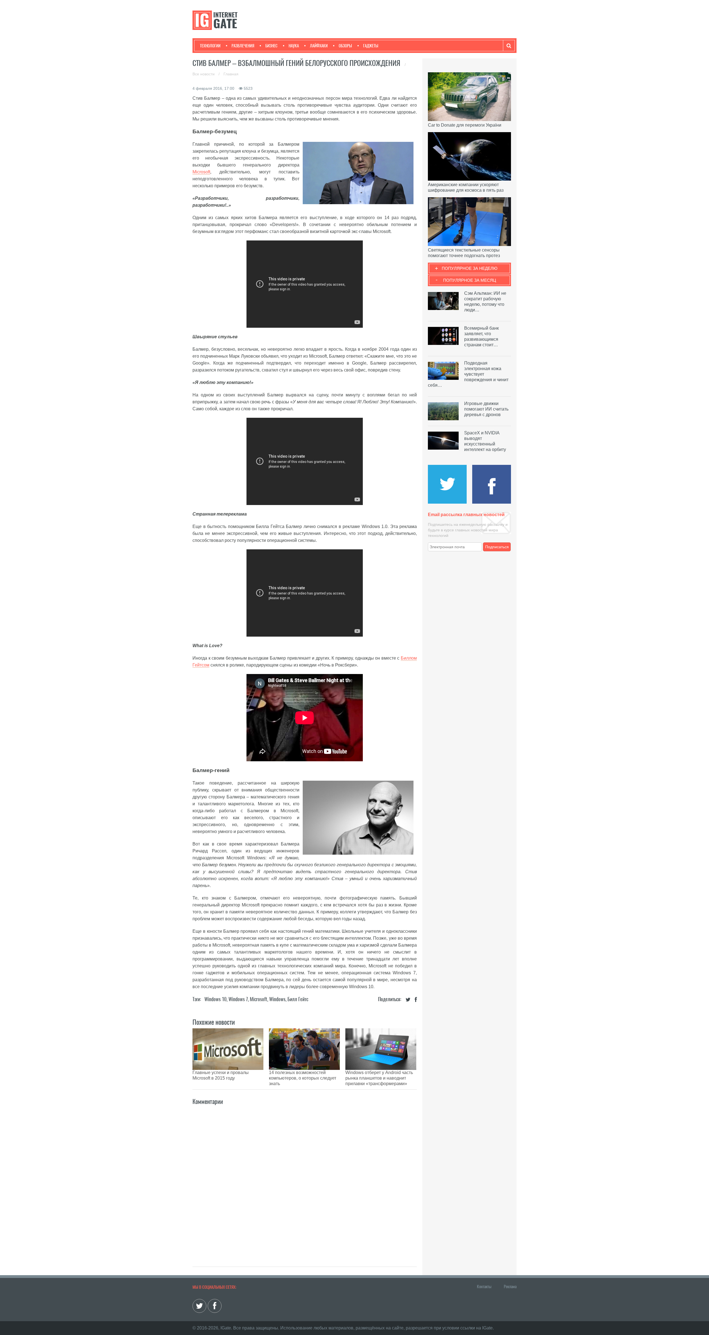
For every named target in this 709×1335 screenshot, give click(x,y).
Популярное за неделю (469, 268)
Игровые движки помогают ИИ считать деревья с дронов (486, 409)
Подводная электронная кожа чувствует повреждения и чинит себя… (468, 374)
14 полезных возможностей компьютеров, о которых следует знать (302, 1078)
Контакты (484, 1286)
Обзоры (345, 45)
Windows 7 (238, 999)
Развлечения (243, 45)
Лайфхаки (319, 45)
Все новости (204, 74)
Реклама (510, 1286)
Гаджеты (370, 45)
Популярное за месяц (469, 280)
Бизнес (271, 45)
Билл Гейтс (297, 999)
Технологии (210, 45)
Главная (231, 74)
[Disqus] (304, 1180)
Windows (277, 999)
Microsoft (201, 172)
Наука (294, 45)
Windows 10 (215, 999)
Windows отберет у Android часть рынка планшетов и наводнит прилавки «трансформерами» (379, 1078)
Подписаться (497, 547)
